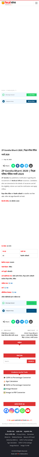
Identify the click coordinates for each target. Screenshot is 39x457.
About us (7, 437)
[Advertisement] (19, 27)
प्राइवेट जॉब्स (19, 431)
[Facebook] (6, 410)
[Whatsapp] (22, 410)
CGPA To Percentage (26, 440)
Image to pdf (25, 445)
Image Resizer (11, 389)
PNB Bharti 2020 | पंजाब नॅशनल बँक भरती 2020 (10, 334)
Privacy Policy (21, 434)
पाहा (11, 283)
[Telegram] (17, 410)
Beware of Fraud (29, 437)
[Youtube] (27, 410)
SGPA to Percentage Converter (18, 385)
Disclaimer (30, 434)
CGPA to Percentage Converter (18, 377)
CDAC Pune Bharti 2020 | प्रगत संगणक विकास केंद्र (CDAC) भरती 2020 (29, 335)
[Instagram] (11, 410)
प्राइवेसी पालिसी (18, 420)
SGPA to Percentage (25, 443)
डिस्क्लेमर (25, 420)
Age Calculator (12, 381)
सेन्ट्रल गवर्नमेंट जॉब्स (10, 434)
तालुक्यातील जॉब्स (28, 431)
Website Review (17, 437)
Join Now (32, 94)
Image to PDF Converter (15, 392)
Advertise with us (12, 440)
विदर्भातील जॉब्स (10, 431)
